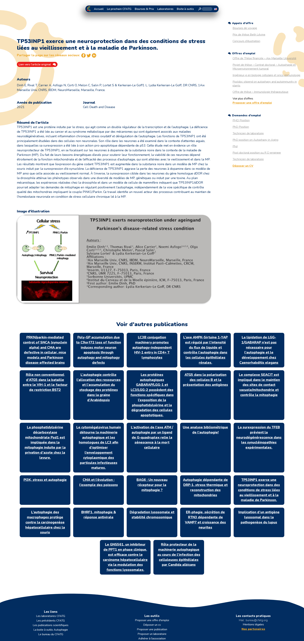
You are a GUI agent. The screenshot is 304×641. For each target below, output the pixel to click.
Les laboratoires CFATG (50, 616)
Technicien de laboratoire (248, 133)
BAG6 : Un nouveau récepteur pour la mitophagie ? (152, 485)
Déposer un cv (152, 625)
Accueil (99, 9)
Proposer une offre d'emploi (252, 103)
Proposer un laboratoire (152, 634)
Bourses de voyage (245, 28)
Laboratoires (165, 9)
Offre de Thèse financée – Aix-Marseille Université (264, 58)
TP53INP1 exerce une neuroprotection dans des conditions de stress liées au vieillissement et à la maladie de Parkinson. (259, 490)
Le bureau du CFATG (50, 634)
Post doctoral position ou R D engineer (257, 153)
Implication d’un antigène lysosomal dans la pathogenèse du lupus (259, 517)
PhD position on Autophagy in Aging (255, 140)
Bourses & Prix (144, 9)
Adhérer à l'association (152, 638)
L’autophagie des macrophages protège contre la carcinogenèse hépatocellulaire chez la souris (45, 522)
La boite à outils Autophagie (50, 630)
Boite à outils (185, 9)
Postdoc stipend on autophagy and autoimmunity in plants (265, 84)
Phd (235, 146)
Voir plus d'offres (243, 99)
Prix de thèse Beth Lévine (249, 35)
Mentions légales (253, 624)
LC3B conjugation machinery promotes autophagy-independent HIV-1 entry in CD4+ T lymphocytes (152, 347)
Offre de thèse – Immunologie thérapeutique (260, 92)
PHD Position (241, 120)
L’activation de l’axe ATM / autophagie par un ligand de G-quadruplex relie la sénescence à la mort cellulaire (152, 437)
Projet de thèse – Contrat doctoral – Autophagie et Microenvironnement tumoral (264, 67)
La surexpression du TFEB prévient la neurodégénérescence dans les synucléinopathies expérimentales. (258, 437)
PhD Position (241, 127)
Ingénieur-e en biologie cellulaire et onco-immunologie (266, 75)
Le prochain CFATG (119, 9)
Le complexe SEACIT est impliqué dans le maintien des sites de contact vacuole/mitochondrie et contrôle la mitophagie (259, 385)
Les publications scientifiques (50, 625)
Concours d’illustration (246, 41)
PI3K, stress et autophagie (45, 480)
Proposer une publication (152, 629)
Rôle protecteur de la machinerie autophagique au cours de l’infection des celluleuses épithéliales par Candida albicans (178, 554)
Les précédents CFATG (50, 621)
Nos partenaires (253, 629)
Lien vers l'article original (35, 64)
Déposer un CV (243, 166)
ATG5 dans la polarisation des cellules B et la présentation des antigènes (205, 380)
